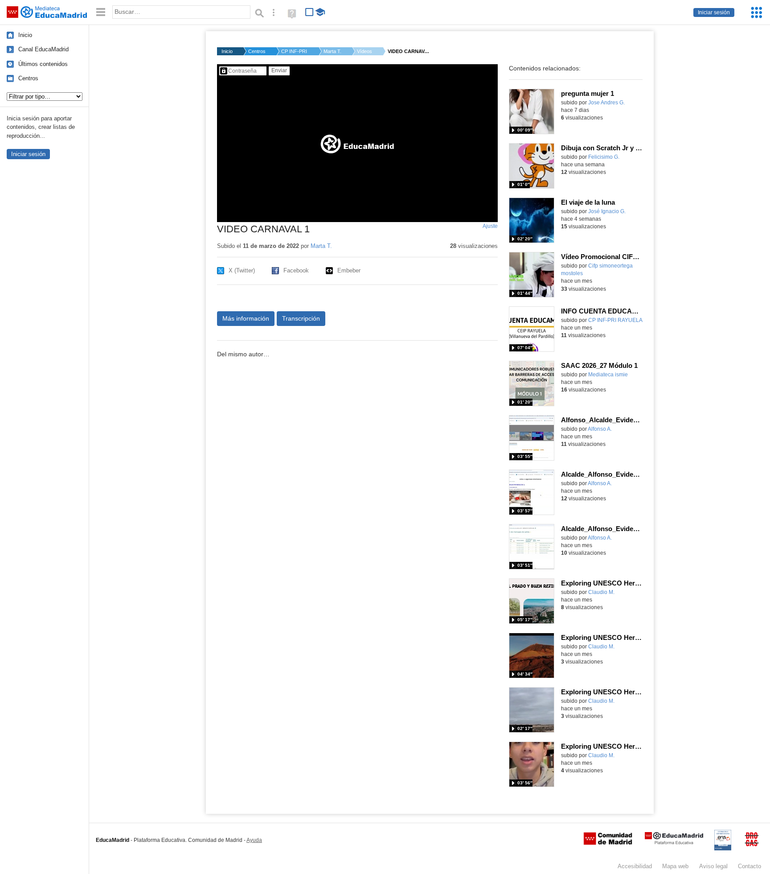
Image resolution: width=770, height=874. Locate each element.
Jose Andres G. (606, 102)
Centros (28, 78)
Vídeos (364, 51)
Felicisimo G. (603, 157)
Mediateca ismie (608, 374)
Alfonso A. (600, 429)
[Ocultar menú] (101, 12)
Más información (245, 318)
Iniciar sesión (714, 12)
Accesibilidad (635, 866)
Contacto (749, 866)
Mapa (675, 866)
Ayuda (254, 840)
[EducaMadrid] (674, 842)
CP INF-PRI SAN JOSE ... (294, 51)
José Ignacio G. (607, 211)
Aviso (713, 866)
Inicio (25, 35)
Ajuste (490, 226)
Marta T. (332, 51)
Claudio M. (601, 592)
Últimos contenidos (43, 64)
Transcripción (301, 318)
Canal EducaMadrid (43, 49)
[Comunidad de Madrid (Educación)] (608, 843)
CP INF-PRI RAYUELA (615, 320)
